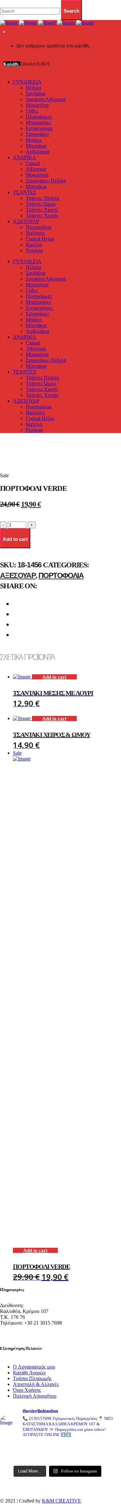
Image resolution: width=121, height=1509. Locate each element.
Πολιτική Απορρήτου (34, 1396)
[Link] (47, 23)
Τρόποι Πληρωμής (32, 1378)
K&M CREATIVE (61, 1501)
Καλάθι (11, 64)
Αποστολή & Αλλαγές (36, 1384)
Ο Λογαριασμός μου (34, 1366)
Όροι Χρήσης (27, 1390)
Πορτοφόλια (61, 575)
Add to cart (54, 676)
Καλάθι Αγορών (29, 1372)
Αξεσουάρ (17, 575)
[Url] (18, 1448)
